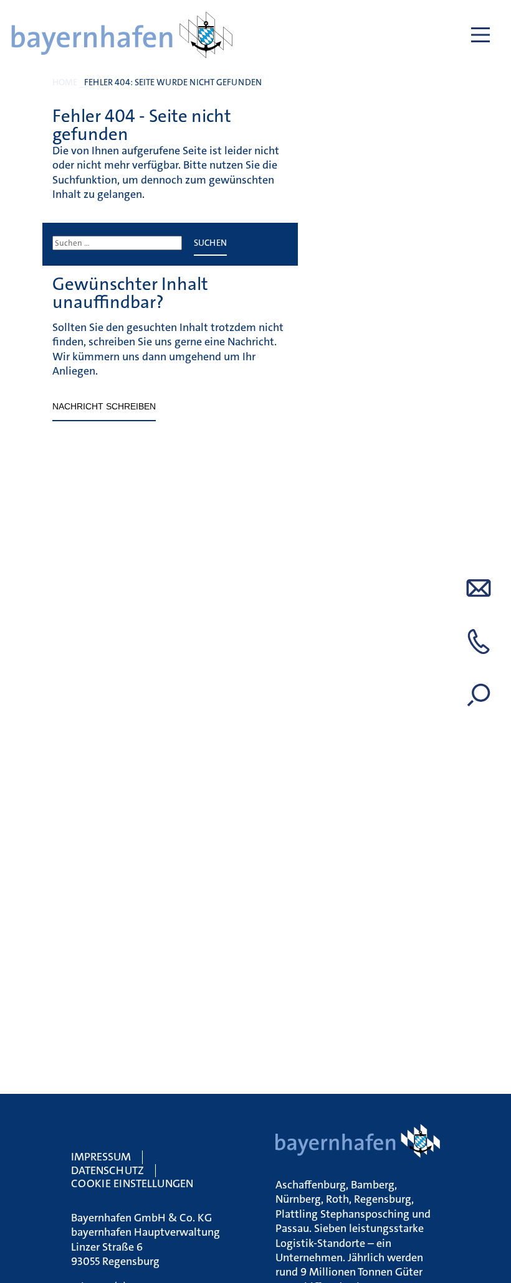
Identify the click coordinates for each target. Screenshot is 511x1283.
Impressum (101, 1156)
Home (64, 82)
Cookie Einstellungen (132, 1183)
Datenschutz (107, 1170)
